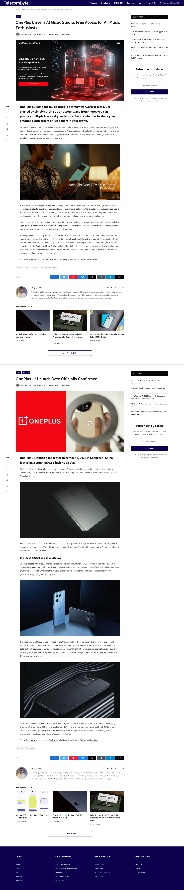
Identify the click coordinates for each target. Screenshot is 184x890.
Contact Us (151, 3)
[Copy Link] (6, 129)
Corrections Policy (62, 876)
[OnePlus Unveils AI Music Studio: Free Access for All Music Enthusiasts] (70, 70)
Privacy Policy (145, 101)
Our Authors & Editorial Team (66, 868)
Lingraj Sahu (27, 34)
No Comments (53, 34)
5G (17, 872)
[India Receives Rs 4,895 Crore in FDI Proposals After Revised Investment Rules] (70, 320)
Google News (140, 872)
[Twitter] (6, 118)
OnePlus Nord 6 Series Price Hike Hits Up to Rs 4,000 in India (107, 335)
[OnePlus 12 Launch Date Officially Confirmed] (70, 421)
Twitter (83, 259)
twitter (137, 868)
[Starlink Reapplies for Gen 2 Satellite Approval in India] (33, 320)
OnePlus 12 (30, 748)
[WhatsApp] (6, 140)
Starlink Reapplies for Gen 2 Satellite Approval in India (31, 335)
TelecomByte (31, 259)
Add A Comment (69, 353)
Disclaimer (99, 868)
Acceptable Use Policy (103, 872)
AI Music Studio (22, 267)
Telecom (93, 3)
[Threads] (6, 123)
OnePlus (34, 267)
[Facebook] (6, 112)
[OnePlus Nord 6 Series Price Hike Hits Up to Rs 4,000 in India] (107, 320)
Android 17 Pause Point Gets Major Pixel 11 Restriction (32, 816)
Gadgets (130, 3)
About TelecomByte (62, 864)
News (140, 3)
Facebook (94, 259)
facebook (138, 864)
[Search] (160, 3)
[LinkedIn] (6, 134)
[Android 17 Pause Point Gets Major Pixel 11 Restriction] (33, 801)
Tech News (53, 259)
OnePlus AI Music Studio (48, 267)
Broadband (105, 3)
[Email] (6, 146)
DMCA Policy (99, 876)
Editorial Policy (61, 872)
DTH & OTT (118, 3)
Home (18, 10)
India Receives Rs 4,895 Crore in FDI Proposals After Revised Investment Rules (68, 337)
